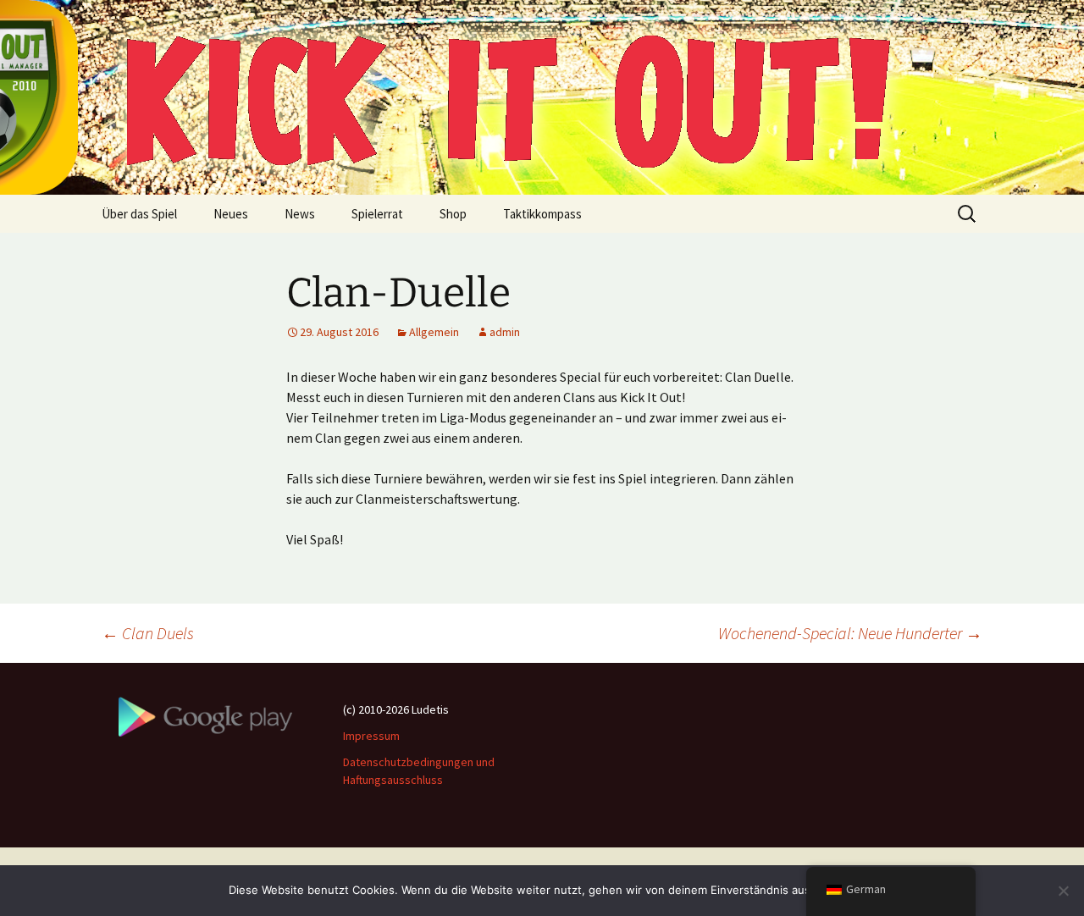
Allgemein (434, 331)
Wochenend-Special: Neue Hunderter (850, 632)
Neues (230, 214)
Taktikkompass (542, 214)
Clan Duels (148, 632)
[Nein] (1062, 890)
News (300, 214)
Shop (453, 214)
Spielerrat (377, 214)
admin (504, 331)
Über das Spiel (139, 214)
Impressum (371, 735)
